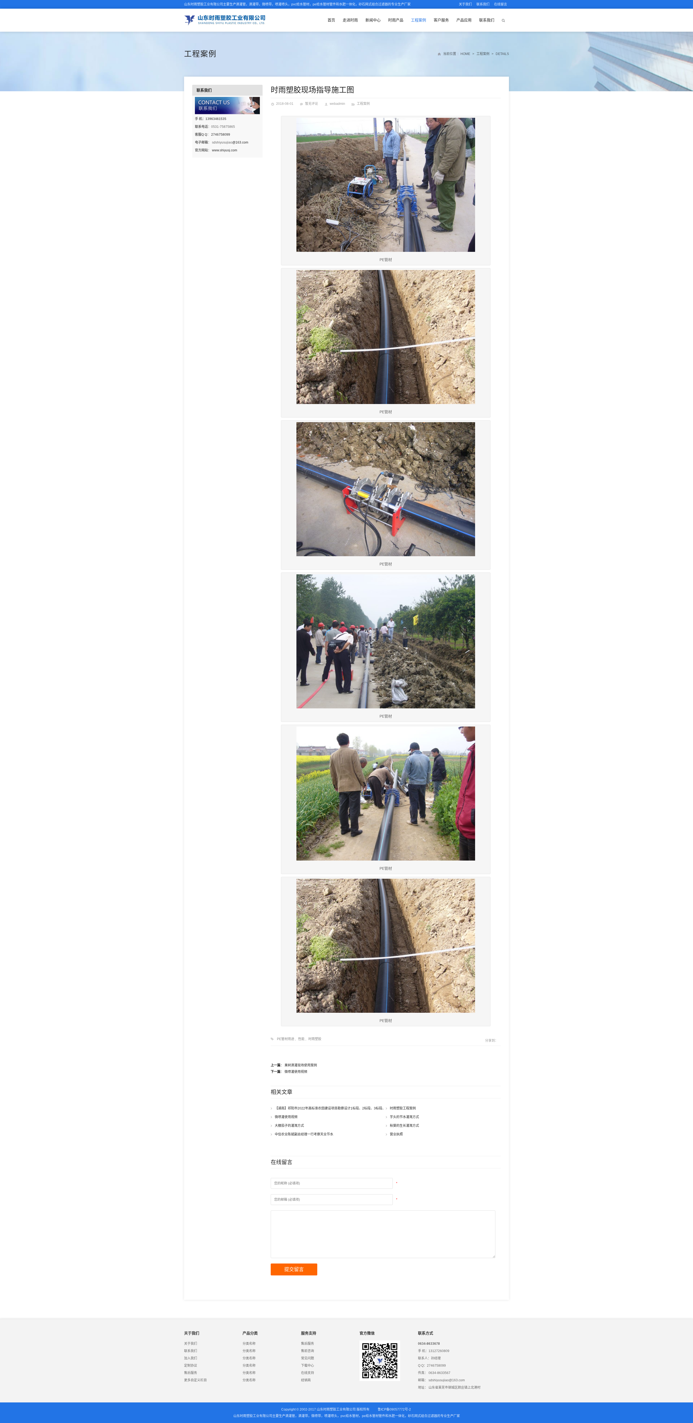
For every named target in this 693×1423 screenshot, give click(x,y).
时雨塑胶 (314, 1039)
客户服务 (441, 20)
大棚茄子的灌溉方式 (289, 1126)
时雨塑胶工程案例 (403, 1108)
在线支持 (307, 1373)
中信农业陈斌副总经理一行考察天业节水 (304, 1134)
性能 (301, 1039)
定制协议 (190, 1365)
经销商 (306, 1380)
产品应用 (464, 20)
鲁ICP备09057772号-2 (394, 1409)
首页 (331, 20)
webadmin (337, 104)
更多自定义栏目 (195, 1380)
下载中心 (307, 1365)
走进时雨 (350, 20)
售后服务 (190, 1373)
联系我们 (482, 4)
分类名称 (249, 1344)
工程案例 (418, 20)
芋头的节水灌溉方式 (404, 1117)
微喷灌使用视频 (296, 1072)
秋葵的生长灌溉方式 (404, 1126)
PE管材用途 (285, 1039)
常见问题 (307, 1358)
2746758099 (220, 134)
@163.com (240, 142)
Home (465, 54)
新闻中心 (373, 20)
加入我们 (190, 1358)
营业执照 (396, 1134)
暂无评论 (311, 104)
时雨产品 (395, 20)
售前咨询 (307, 1351)
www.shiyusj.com (224, 150)
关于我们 (465, 4)
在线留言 (500, 4)
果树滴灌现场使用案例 (301, 1065)
